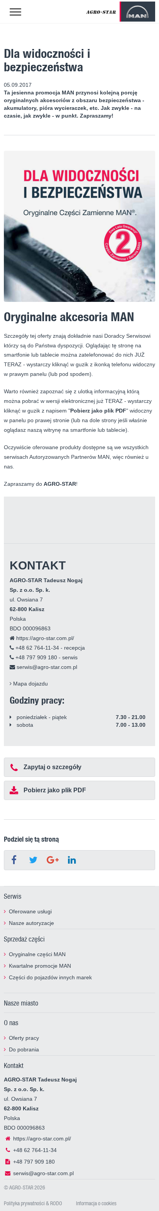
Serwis (12, 896)
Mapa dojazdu (30, 683)
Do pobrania (24, 1049)
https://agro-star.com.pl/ (44, 638)
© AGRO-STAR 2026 (24, 1187)
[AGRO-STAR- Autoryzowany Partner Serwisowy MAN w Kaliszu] (101, 11)
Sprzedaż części (24, 939)
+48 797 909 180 (35, 657)
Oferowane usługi (30, 911)
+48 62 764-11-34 (36, 648)
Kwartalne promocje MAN (40, 966)
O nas (11, 1022)
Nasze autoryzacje (31, 923)
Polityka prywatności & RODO (33, 1203)
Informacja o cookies (96, 1203)
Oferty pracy (24, 1038)
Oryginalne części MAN (37, 954)
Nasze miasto (21, 1003)
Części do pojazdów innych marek (50, 977)
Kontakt (14, 1065)
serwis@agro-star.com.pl (46, 667)
